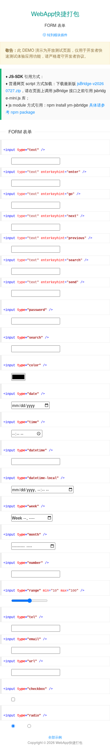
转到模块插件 (56, 34)
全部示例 (55, 737)
